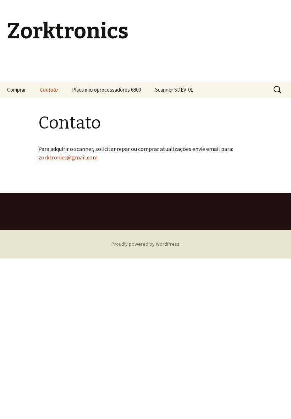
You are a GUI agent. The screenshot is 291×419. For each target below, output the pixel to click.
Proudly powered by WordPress (145, 244)
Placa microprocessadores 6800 (106, 89)
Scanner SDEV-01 (174, 89)
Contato (49, 89)
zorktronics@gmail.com (68, 157)
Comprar (16, 89)
